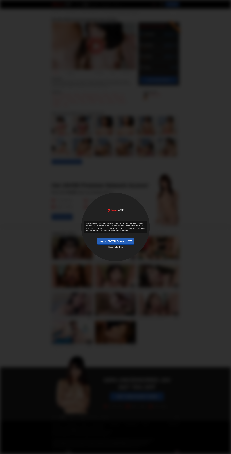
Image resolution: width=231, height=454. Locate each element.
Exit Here (119, 247)
